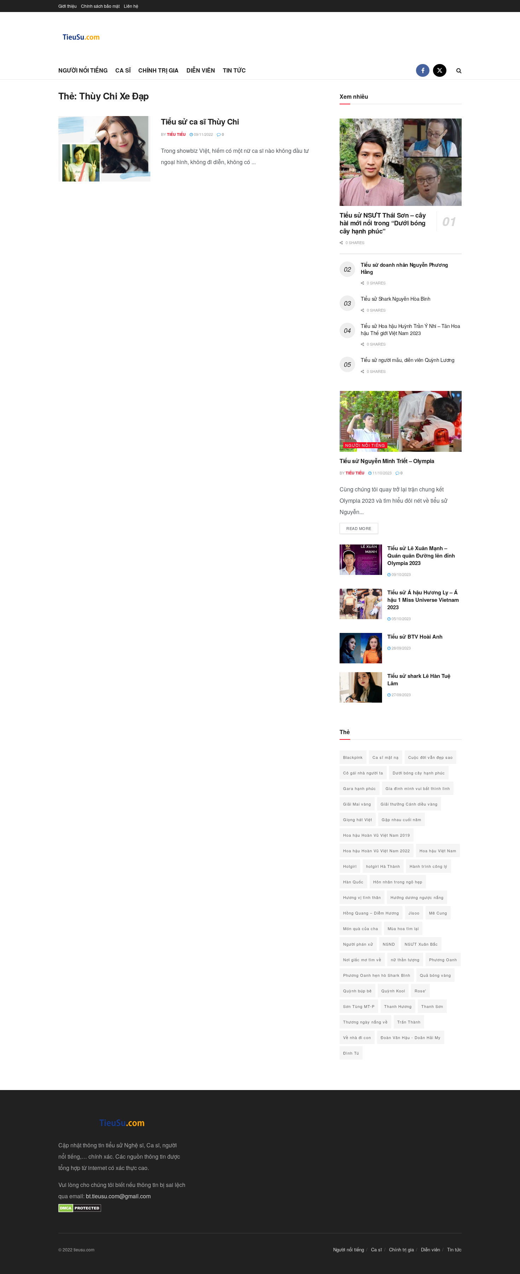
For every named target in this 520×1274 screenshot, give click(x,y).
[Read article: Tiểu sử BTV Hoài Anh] (361, 648)
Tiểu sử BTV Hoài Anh (415, 636)
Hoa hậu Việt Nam (438, 850)
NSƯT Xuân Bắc (421, 944)
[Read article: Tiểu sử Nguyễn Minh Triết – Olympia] (401, 421)
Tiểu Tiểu (176, 134)
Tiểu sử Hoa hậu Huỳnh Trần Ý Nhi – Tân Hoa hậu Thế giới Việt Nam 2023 (410, 329)
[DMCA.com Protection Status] (79, 1207)
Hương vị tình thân (362, 897)
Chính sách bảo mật (100, 6)
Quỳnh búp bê (357, 990)
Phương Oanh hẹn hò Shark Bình (376, 975)
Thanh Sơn (432, 1006)
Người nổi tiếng (83, 70)
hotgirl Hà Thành (383, 866)
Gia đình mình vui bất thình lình (418, 788)
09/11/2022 (203, 134)
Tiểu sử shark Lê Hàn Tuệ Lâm (418, 679)
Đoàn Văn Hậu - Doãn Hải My (411, 1037)
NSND (389, 944)
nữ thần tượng (405, 959)
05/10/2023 (401, 618)
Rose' (420, 990)
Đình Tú (351, 1053)
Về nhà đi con (357, 1037)
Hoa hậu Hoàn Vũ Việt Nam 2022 (376, 850)
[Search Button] (459, 70)
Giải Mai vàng (357, 804)
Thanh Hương (398, 1006)
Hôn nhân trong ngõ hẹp (397, 881)
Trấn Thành (409, 1022)
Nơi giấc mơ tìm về (362, 959)
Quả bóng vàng (435, 975)
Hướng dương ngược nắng (417, 897)
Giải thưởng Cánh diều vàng (409, 804)
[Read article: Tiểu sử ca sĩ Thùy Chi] (104, 149)
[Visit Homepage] (81, 37)
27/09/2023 (401, 694)
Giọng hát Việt (357, 819)
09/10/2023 (401, 574)
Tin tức (234, 70)
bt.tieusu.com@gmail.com (118, 1196)
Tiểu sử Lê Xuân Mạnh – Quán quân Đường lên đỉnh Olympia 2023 (421, 555)
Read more (362, 528)
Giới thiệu (67, 6)
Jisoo (414, 913)
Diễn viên (200, 70)
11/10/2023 (381, 472)
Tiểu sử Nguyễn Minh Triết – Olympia (387, 461)
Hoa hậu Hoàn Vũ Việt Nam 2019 (376, 835)
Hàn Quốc (353, 881)
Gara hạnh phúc (359, 788)
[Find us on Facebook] (422, 70)
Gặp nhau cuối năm (401, 819)
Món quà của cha (360, 928)
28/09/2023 (401, 648)
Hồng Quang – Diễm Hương (371, 913)
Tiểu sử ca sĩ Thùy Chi (200, 121)
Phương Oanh (443, 959)
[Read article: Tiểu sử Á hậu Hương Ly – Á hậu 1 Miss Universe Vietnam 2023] (361, 604)
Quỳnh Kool (393, 990)
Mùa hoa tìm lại (403, 928)
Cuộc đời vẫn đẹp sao (430, 757)
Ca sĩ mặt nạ (385, 757)
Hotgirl (350, 866)
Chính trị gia (158, 70)
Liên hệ (131, 6)
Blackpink (353, 757)
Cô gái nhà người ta (363, 773)
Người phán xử (358, 944)
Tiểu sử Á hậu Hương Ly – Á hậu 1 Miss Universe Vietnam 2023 (423, 599)
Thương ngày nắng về (365, 1022)
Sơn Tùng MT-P (359, 1006)
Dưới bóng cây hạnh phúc (419, 773)
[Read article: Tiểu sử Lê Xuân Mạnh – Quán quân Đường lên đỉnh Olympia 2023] (361, 559)
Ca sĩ (123, 70)
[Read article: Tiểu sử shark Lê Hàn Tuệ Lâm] (361, 687)
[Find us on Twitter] (439, 70)
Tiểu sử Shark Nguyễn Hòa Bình (396, 298)
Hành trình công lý (428, 866)
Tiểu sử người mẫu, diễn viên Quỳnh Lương (408, 359)
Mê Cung (438, 913)
